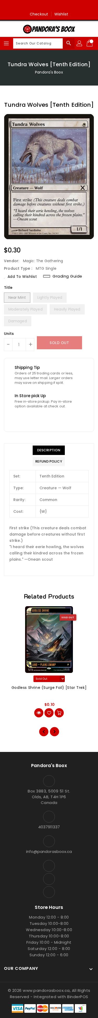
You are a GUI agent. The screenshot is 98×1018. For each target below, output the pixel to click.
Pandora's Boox (49, 72)
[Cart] (90, 43)
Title (8, 287)
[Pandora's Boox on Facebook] (39, 6)
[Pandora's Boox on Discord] (59, 6)
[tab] (49, 450)
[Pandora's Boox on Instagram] (49, 6)
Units (9, 333)
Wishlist (61, 14)
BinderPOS (77, 996)
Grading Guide (67, 276)
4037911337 (49, 827)
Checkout (39, 14)
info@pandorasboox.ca (49, 851)
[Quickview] (38, 712)
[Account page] (79, 43)
